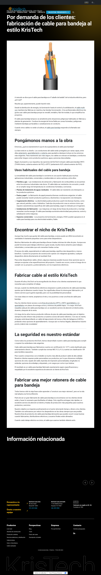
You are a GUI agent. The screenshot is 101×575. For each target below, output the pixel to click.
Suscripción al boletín (35, 537)
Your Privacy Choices (55, 573)
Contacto (41, 12)
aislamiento (22, 153)
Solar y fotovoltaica (12, 543)
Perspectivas (22, 12)
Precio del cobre (33, 534)
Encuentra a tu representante (13, 503)
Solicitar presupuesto (79, 529)
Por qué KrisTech (56, 529)
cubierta (44, 153)
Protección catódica (12, 534)
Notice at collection (40, 573)
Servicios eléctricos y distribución (16, 537)
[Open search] (73, 12)
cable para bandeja (53, 128)
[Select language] (93, 2)
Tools (30, 531)
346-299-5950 (55, 508)
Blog (30, 529)
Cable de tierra (11, 540)
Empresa (32, 12)
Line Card (9, 529)
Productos (11, 12)
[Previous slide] (85, 482)
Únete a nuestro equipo (14, 511)
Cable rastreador (11, 546)
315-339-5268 (33, 508)
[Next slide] (91, 482)
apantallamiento (34, 153)
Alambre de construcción (14, 531)
